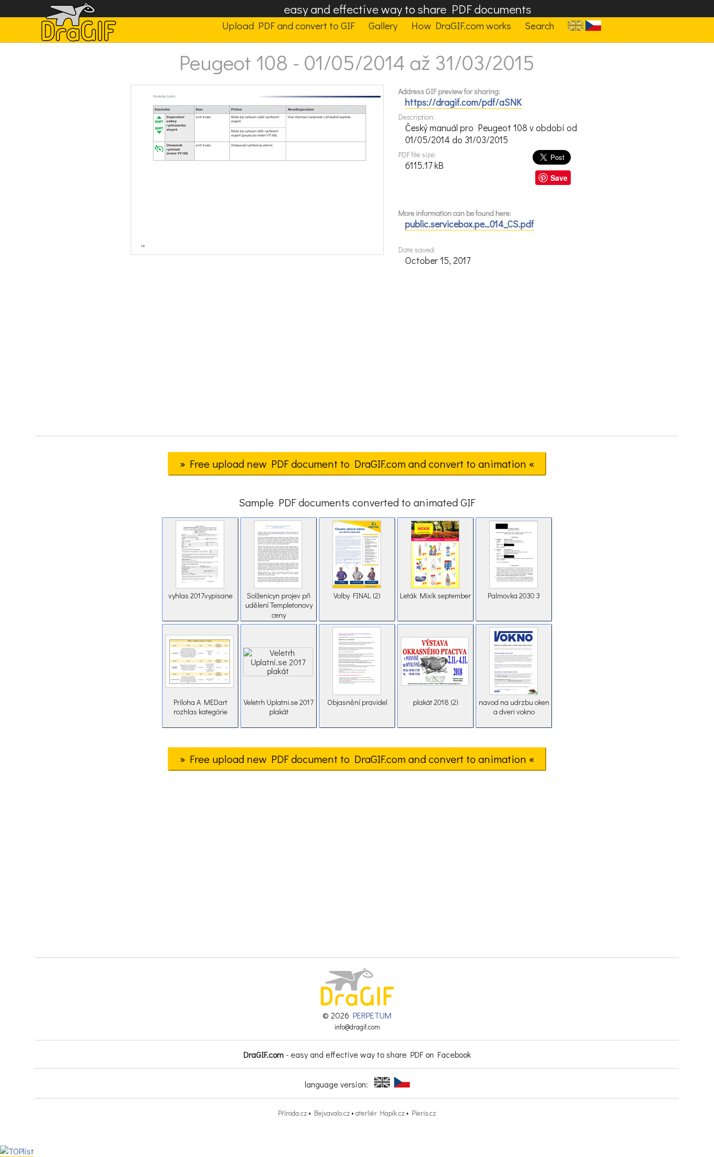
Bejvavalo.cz (332, 1113)
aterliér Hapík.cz (380, 1113)
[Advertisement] (357, 354)
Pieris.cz (424, 1113)
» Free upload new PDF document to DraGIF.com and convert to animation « (357, 463)
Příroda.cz (292, 1113)
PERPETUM (372, 1015)
